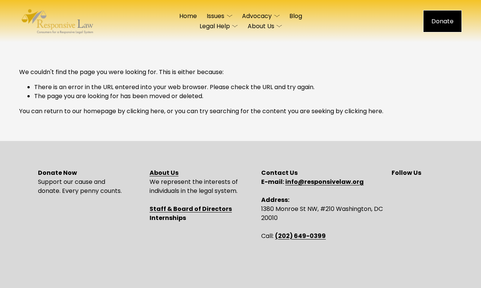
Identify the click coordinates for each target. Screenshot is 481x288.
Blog (295, 16)
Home (188, 16)
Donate (442, 21)
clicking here (145, 111)
